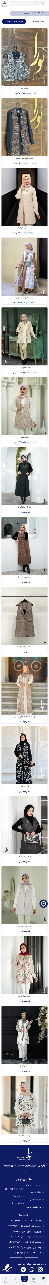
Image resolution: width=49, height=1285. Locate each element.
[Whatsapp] (32, 1269)
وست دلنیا (25, 437)
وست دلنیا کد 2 (25, 367)
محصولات (37, 12)
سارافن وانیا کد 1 (24, 577)
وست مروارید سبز (24, 996)
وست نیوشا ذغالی (24, 856)
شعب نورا (23, 1215)
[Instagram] (40, 1269)
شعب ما (4, 5)
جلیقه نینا (24, 88)
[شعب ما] (4, 2)
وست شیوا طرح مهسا (24, 158)
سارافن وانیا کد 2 (24, 507)
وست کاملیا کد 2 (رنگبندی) (24, 716)
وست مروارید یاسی (24, 926)
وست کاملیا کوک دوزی (24, 297)
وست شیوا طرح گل (24, 228)
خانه (45, 12)
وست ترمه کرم (24, 1135)
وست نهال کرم (24, 1066)
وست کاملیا (24, 786)
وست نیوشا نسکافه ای (24, 647)
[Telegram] (23, 1269)
